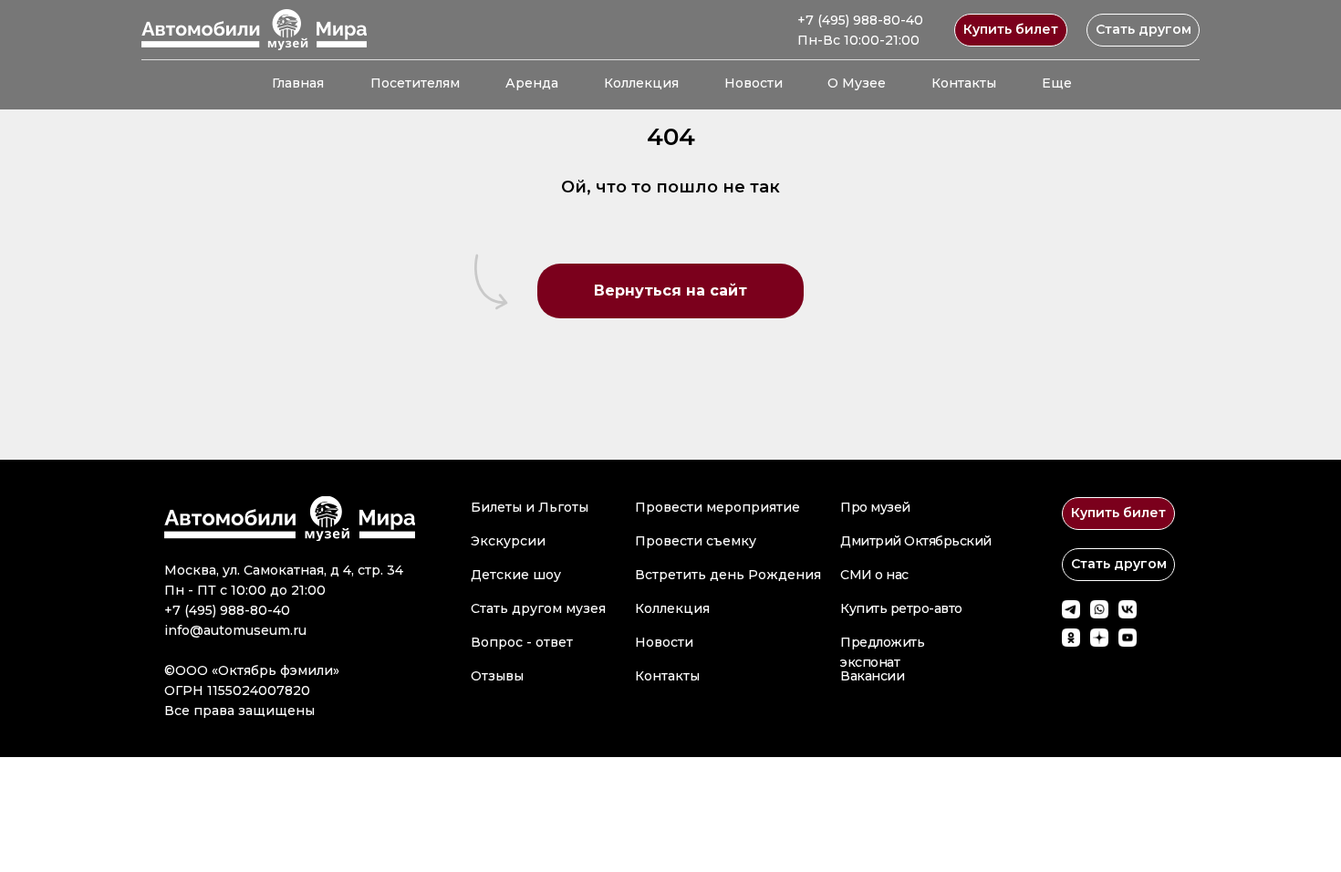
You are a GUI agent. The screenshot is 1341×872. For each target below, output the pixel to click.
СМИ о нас (874, 574)
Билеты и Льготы (529, 507)
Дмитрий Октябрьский (916, 541)
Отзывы (497, 676)
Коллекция (641, 83)
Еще (1057, 83)
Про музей (875, 507)
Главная (298, 83)
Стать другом (1143, 29)
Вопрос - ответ (522, 642)
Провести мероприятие (717, 507)
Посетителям (415, 83)
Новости (753, 83)
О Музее (856, 83)
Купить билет (1010, 29)
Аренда (531, 83)
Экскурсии (508, 541)
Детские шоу (516, 574)
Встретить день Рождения (728, 574)
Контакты (963, 83)
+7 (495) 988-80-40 (860, 20)
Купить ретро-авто (901, 608)
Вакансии (872, 676)
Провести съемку (695, 541)
